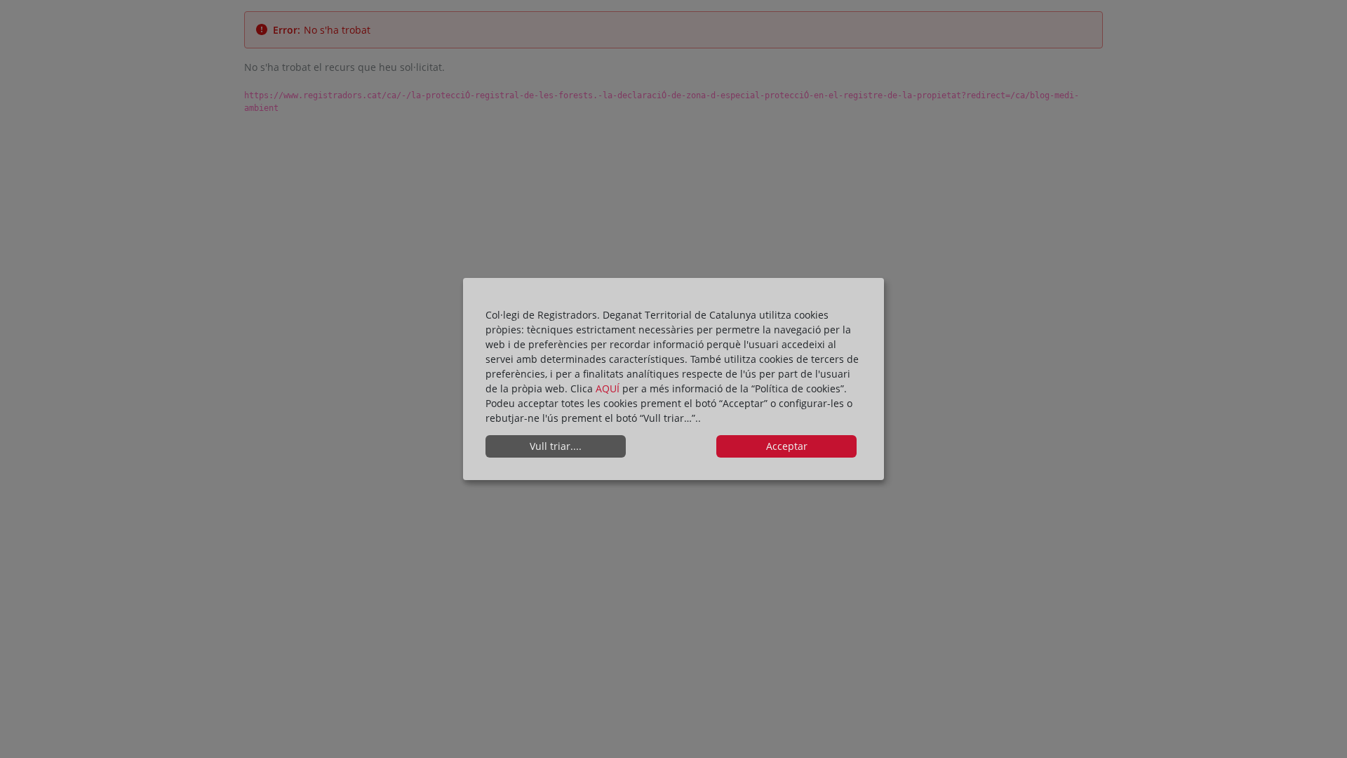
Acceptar (786, 446)
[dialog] (673, 379)
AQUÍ (609, 388)
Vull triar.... (556, 446)
